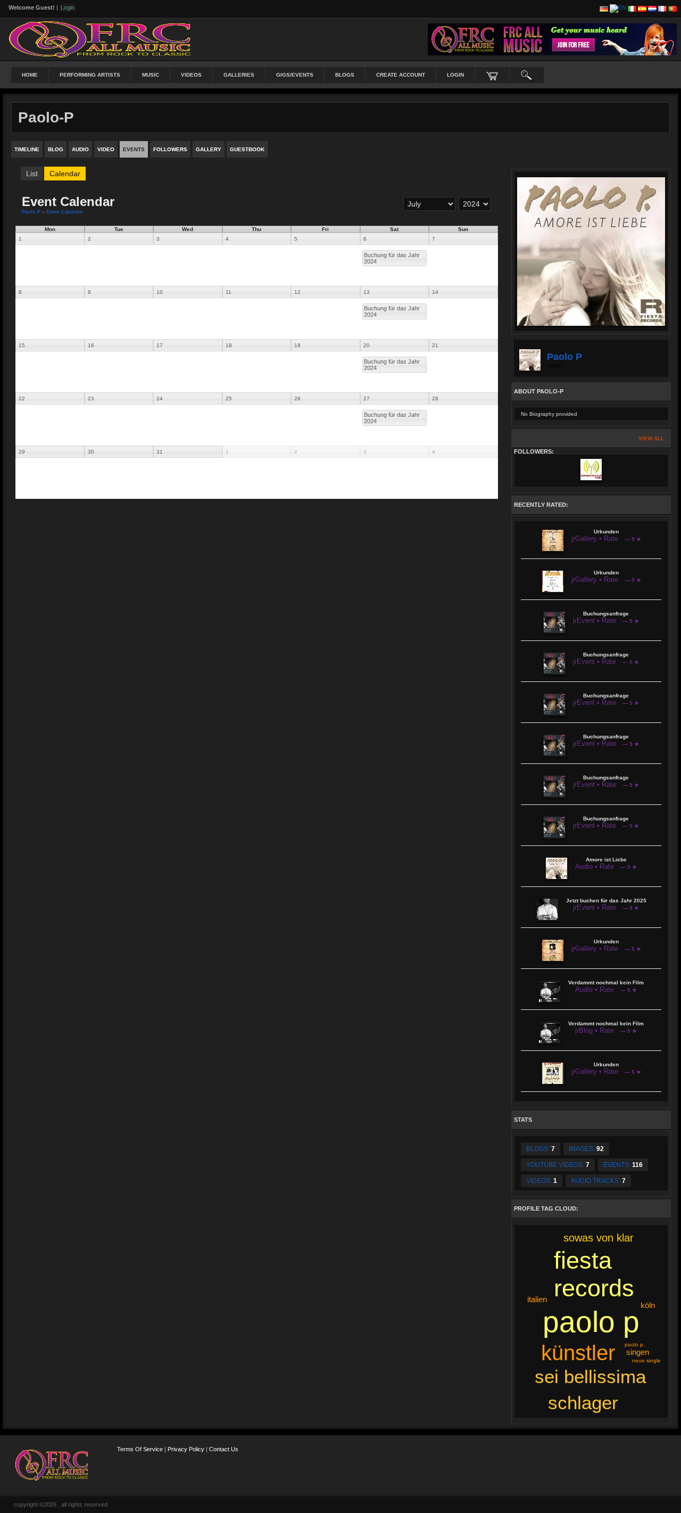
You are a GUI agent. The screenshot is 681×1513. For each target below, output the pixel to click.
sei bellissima (590, 1376)
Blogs (344, 75)
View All (651, 438)
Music (150, 75)
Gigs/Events (294, 75)
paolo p (591, 1321)
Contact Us (223, 1449)
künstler (578, 1352)
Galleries (238, 75)
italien (537, 1299)
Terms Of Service (140, 1449)
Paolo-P (31, 212)
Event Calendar (64, 212)
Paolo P (564, 356)
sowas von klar (598, 1238)
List (32, 173)
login (455, 75)
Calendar (64, 173)
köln (648, 1305)
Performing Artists (90, 75)
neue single (646, 1360)
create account (400, 75)
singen (637, 1351)
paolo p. (635, 1344)
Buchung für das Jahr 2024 (392, 258)
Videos (191, 75)
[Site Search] (527, 75)
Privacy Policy (186, 1449)
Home (30, 75)
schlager (583, 1402)
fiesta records (594, 1274)
